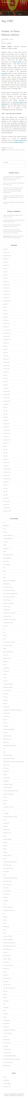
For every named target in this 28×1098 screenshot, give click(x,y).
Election (5, 703)
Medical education (7, 839)
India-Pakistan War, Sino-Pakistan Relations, (13, 761)
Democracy (6, 655)
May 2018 (5, 414)
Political (5, 917)
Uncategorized (9, 147)
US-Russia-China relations (9, 1030)
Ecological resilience (8, 687)
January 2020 (6, 365)
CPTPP (5, 635)
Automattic (20, 1095)
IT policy (5, 800)
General (5, 723)
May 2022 (5, 275)
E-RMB (5, 674)
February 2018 (6, 423)
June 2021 (5, 310)
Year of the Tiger (7, 1052)
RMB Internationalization (9, 942)
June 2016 (5, 488)
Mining (5, 852)
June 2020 (5, 349)
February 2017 (6, 462)
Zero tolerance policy (8, 1062)
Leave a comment (6, 43)
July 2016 (5, 485)
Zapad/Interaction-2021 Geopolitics (11, 1059)
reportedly (4, 73)
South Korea (6, 981)
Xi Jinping (5, 1046)
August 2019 (6, 372)
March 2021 (5, 320)
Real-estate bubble (7, 936)
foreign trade (6, 716)
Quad (4, 929)
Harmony (5, 732)
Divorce (5, 664)
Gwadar (13, 149)
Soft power (6, 975)
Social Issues (6, 968)
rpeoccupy (5, 220)
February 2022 (6, 284)
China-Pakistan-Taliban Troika (10, 593)
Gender (5, 719)
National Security (7, 865)
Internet (5, 797)
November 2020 (7, 333)
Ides (4, 748)
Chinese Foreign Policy (8, 603)
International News (7, 787)
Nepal (4, 874)
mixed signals (17, 62)
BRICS (4, 571)
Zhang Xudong (6, 1065)
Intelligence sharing (7, 784)
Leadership (6, 813)
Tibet (4, 1010)
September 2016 (7, 478)
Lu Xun (4, 819)
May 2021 (5, 313)
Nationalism (6, 871)
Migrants (5, 845)
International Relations (8, 794)
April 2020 (5, 356)
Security (5, 952)
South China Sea (7, 978)
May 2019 (5, 381)
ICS (2, 41)
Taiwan (5, 994)
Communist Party (7, 616)
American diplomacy (8, 535)
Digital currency (7, 658)
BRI (4, 567)
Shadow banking (7, 959)
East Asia (5, 681)
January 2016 (6, 504)
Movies (5, 858)
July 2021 (5, 307)
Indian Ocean (6, 765)
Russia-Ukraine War (7, 949)
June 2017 (5, 449)
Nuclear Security (7, 891)
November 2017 (6, 433)
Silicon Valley (6, 962)
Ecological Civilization (8, 684)
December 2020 (6, 330)
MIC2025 (5, 842)
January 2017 (6, 465)
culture (4, 648)
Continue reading (18, 142)
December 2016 (6, 469)
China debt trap (7, 583)
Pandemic (5, 897)
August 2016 (6, 482)
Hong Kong (6, 742)
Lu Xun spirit (6, 823)
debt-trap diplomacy (8, 651)
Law (4, 810)
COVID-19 (5, 626)
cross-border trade (7, 645)
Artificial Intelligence (8, 538)
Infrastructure (6, 778)
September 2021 (7, 301)
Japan (4, 803)
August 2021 (6, 304)
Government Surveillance (9, 729)
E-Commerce (6, 671)
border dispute (6, 564)
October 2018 (6, 397)
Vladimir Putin (6, 1039)
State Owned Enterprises (9, 988)
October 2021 (6, 297)
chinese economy (7, 600)
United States (6, 1023)
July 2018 (5, 407)
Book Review (6, 561)
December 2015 (6, 507)
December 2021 (6, 291)
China (6, 149)
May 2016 (5, 491)
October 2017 (6, 436)
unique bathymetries (21, 140)
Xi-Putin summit (7, 1049)
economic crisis (7, 690)
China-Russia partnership (9, 596)
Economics (5, 693)
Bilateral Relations (7, 558)
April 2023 (5, 262)
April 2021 (5, 317)
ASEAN (4, 545)
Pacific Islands (6, 894)
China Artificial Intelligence (9, 580)
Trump (4, 1017)
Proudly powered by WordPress (14, 1094)
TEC (4, 1004)
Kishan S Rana (6, 215)
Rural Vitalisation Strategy (9, 946)
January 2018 (6, 427)
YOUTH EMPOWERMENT (9, 1055)
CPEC (9, 149)
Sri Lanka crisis (6, 984)
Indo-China (5, 768)
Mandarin (5, 826)
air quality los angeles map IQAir (10, 229)
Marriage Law (6, 829)
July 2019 (5, 375)
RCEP (4, 933)
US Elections (6, 1026)
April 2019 (5, 385)
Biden (4, 551)
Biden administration (8, 554)
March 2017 (5, 459)
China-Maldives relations (9, 590)
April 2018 (5, 417)
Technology (6, 1007)
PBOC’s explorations (8, 907)
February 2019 (6, 391)
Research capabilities (8, 939)
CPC (4, 629)
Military (5, 849)
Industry (5, 774)
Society (5, 971)
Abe (4, 522)
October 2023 (6, 252)
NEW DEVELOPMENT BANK (10, 878)
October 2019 (6, 368)
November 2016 (6, 472)
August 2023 (6, 258)
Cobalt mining (6, 609)
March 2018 (5, 420)
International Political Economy (10, 790)
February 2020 (6, 362)
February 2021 (6, 323)
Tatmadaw (5, 1001)
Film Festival (6, 706)
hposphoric (6, 225)
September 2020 (7, 339)
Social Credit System (8, 965)
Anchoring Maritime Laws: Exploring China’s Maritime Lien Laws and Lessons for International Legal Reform (13, 178)
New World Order (7, 881)
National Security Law (8, 868)
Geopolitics (6, 726)
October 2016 (6, 475)
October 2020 (6, 336)
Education (5, 700)
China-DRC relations (8, 587)
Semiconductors (7, 955)
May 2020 (5, 352)
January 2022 (6, 288)
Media (4, 836)
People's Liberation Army (9, 910)
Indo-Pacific (6, 771)
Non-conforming (7, 884)
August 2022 (6, 265)
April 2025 (5, 249)
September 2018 (7, 401)
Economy (5, 697)
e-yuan (4, 677)
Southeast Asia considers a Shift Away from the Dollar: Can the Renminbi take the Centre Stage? (13, 197)
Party (4, 904)
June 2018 (5, 410)
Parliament (5, 900)
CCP (4, 574)
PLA (4, 913)
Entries (6, 1080)
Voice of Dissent (7, 1043)
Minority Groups (7, 855)
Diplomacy (5, 661)
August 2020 (6, 343)
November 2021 (6, 294)
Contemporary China (8, 622)
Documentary (6, 668)
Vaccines (5, 1036)
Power (4, 923)
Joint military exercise (8, 807)
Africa (4, 529)
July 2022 (5, 268)
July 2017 (5, 446)
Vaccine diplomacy (7, 1033)
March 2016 (6, 498)
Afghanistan (6, 525)
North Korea (6, 887)
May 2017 (5, 452)
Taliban (5, 997)
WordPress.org (6, 1086)
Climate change (6, 606)
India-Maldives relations (9, 758)
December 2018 (6, 394)
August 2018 (6, 404)
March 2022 (6, 281)
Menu (23, 2)
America (5, 532)
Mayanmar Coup (7, 832)
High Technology (7, 735)
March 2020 (6, 359)
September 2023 (7, 255)
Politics (5, 920)
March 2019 (6, 388)
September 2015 (7, 511)
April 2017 (5, 456)
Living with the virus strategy (10, 816)
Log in (4, 1077)
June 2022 (5, 271)
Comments (6, 1083)
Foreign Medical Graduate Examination (12, 710)
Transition (5, 1013)
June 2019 (5, 378)
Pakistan (18, 149)
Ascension (5, 542)
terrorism (22, 149)
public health (6, 926)
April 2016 (5, 494)
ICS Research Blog (7, 2)
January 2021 (6, 326)
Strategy (5, 991)
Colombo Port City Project (9, 613)
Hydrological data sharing (9, 745)
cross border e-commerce (9, 642)
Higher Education (7, 739)
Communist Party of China (9, 619)
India (4, 752)
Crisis (4, 638)
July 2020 (5, 346)
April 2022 (5, 278)
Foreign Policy (6, 713)
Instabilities (6, 781)
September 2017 (7, 440)
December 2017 (6, 430)
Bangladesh (6, 548)
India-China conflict (7, 755)
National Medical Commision (10, 862)
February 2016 (6, 501)
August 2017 (6, 443)
